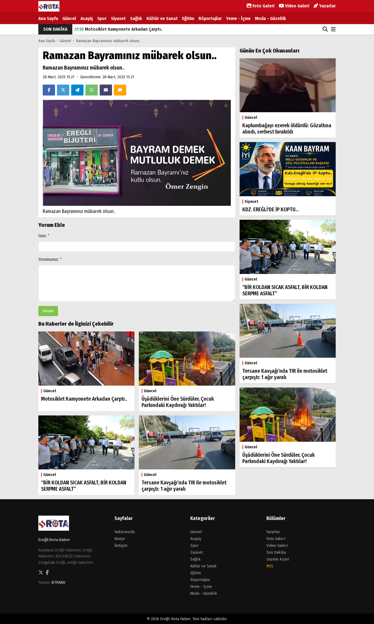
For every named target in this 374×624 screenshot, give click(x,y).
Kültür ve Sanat (162, 18)
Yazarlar (327, 6)
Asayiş (86, 18)
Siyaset (118, 18)
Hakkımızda (124, 531)
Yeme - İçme (238, 18)
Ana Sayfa (48, 18)
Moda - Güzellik (270, 18)
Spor (102, 18)
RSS (269, 566)
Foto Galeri (262, 6)
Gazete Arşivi (277, 559)
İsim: (44, 235)
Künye (119, 538)
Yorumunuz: (50, 259)
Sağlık (136, 18)
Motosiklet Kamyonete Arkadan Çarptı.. (118, 29)
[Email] (106, 90)
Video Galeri (296, 6)
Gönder (48, 311)
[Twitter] (63, 90)
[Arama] (325, 29)
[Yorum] (120, 90)
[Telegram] (77, 90)
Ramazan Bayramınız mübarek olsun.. (108, 40)
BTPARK (58, 582)
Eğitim (188, 18)
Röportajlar (210, 18)
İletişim (120, 545)
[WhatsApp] (91, 90)
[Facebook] (49, 90)
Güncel (69, 18)
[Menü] (333, 30)
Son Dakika (276, 552)
